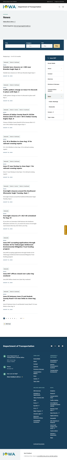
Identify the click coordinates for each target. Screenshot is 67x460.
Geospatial (53, 418)
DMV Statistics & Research (54, 421)
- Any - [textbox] (30, 46)
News (35, 376)
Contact (36, 364)
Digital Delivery (54, 415)
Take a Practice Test (39, 397)
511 (35, 408)
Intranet (37, 413)
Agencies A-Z (50, 1)
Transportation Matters (37, 372)
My (36, 405)
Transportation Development (54, 371)
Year (42, 42)
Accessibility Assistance (37, 421)
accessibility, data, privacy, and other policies (47, 456)
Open (54, 413)
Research (52, 393)
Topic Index (36, 381)
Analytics (52, 390)
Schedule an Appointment (37, 394)
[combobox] (33, 46)
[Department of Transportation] (9, 6)
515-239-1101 (10, 368)
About (35, 361)
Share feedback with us (14, 377)
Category (28, 43)
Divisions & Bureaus (39, 369)
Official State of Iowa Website (10, 1)
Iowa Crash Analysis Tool (53, 426)
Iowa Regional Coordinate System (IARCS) (55, 404)
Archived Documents (39, 444)
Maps (51, 437)
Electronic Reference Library (38, 417)
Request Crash (54, 409)
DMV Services (37, 390)
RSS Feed (8, 323)
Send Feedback (28, 453)
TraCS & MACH (54, 430)
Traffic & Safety (54, 400)
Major (37, 411)
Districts (36, 366)
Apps (35, 400)
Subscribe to (8, 21)
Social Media (37, 358)
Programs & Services (59, 1)
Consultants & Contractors (54, 361)
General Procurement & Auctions (54, 366)
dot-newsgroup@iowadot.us (22, 26)
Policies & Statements (53, 434)
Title (6, 43)
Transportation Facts (54, 396)
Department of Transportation (29, 7)
